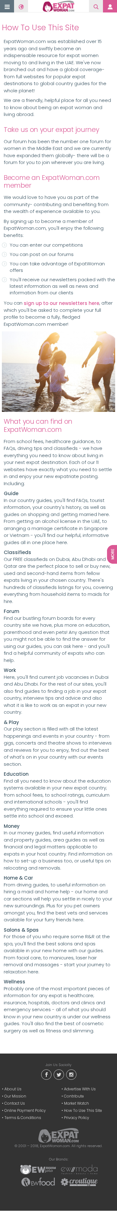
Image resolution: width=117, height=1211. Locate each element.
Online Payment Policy (25, 1110)
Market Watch (76, 1103)
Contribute (74, 1096)
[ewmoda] (79, 1169)
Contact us (14, 1103)
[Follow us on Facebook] (46, 1074)
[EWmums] (38, 1169)
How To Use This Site (83, 1110)
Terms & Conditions (22, 1117)
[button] (7, 6)
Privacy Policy (76, 1117)
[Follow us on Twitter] (58, 1074)
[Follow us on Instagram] (71, 1074)
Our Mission (15, 1096)
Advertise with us (80, 1089)
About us (13, 1089)
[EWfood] (38, 1182)
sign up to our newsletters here (61, 303)
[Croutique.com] (79, 1182)
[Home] (58, 6)
